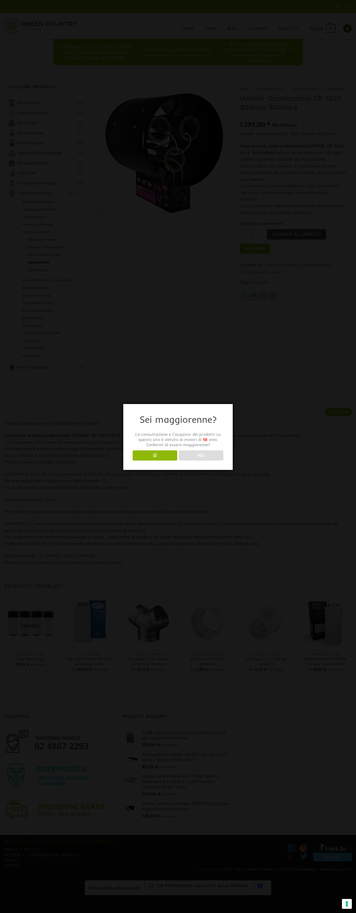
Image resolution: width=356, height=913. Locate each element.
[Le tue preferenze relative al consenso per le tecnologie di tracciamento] (347, 904)
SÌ (155, 455)
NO (201, 455)
